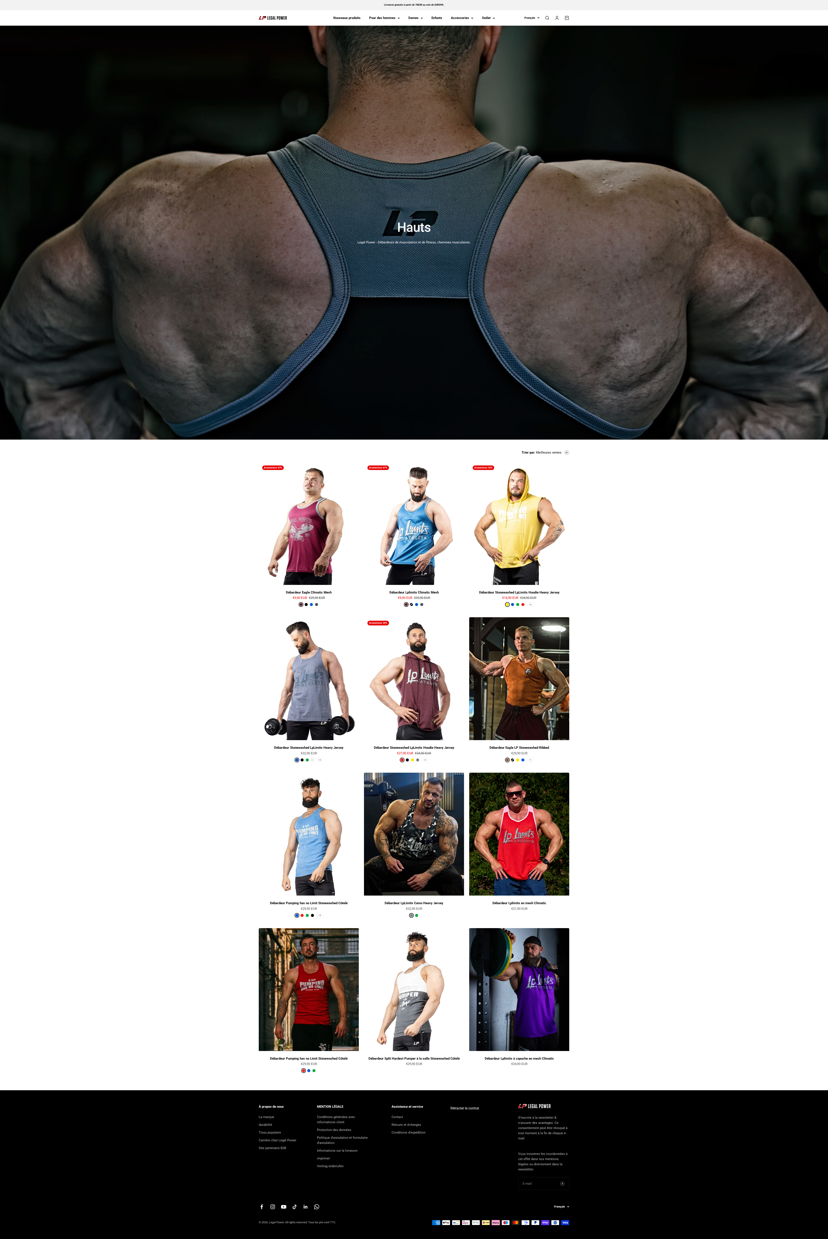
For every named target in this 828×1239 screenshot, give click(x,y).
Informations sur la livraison (337, 1151)
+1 (530, 760)
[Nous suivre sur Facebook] (262, 1207)
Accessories (460, 18)
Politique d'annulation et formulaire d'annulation (342, 1140)
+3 (530, 604)
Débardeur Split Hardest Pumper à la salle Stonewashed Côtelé (414, 1058)
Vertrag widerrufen (330, 1166)
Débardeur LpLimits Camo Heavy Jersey (414, 903)
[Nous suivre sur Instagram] (273, 1207)
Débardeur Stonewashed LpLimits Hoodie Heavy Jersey (519, 592)
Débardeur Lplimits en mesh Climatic (519, 903)
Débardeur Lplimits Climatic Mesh (414, 592)
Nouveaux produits (347, 18)
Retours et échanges (406, 1125)
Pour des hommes (382, 18)
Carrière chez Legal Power (277, 1140)
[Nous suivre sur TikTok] (295, 1207)
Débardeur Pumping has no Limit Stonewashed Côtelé (309, 903)
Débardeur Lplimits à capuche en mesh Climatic (519, 1058)
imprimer (323, 1158)
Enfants (436, 18)
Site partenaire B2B (272, 1148)
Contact (397, 1117)
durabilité (265, 1125)
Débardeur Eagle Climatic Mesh (309, 592)
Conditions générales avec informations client (336, 1119)
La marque (266, 1117)
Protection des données (334, 1130)
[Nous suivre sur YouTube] (284, 1207)
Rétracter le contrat (464, 1108)
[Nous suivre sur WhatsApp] (317, 1207)
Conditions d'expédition (408, 1132)
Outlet (486, 18)
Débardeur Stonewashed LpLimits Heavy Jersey (308, 748)
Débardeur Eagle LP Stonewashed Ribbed (519, 748)
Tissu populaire (270, 1132)
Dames (413, 18)
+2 (425, 760)
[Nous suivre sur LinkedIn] (306, 1207)
